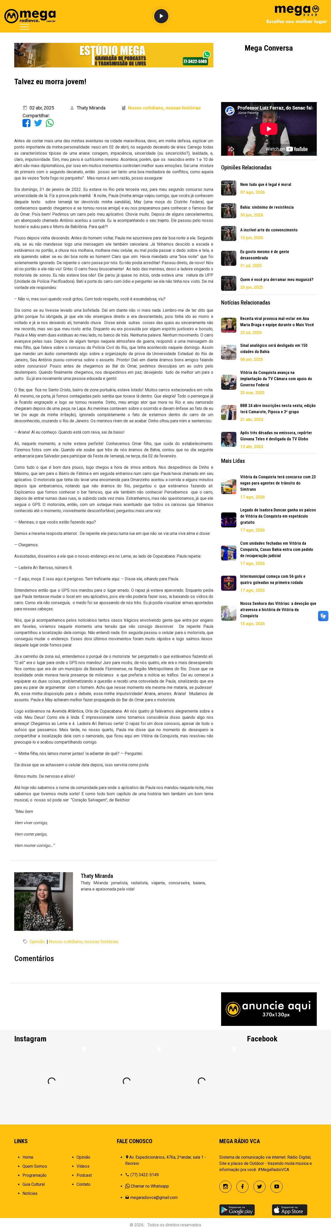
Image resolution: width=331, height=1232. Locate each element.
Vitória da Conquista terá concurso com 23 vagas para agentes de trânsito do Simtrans (278, 483)
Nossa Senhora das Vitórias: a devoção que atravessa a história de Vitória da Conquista (278, 609)
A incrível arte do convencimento (269, 230)
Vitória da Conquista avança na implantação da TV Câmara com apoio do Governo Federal (276, 378)
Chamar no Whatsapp (150, 1186)
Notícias (29, 1193)
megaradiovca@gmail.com (154, 1197)
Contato (84, 1184)
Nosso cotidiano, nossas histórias (83, 941)
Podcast (84, 1175)
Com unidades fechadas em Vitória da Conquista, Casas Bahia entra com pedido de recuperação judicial (276, 549)
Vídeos (83, 1166)
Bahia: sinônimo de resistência (267, 207)
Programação (34, 1175)
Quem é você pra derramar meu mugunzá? (276, 279)
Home (27, 1157)
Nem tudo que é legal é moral (265, 184)
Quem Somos (34, 1166)
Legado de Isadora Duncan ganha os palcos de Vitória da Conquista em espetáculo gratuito (278, 516)
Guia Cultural (33, 1184)
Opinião (37, 941)
